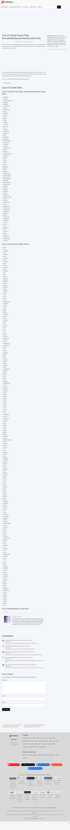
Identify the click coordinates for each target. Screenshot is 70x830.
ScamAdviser (53, 41)
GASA (56, 40)
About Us (35, 624)
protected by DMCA (52, 807)
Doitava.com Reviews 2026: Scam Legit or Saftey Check (25, 664)
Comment (5, 680)
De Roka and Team (9, 640)
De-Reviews (14, 739)
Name (3, 696)
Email (3, 702)
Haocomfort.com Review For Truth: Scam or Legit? (24, 651)
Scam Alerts (31, 41)
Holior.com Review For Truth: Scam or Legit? (23, 640)
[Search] (59, 7)
